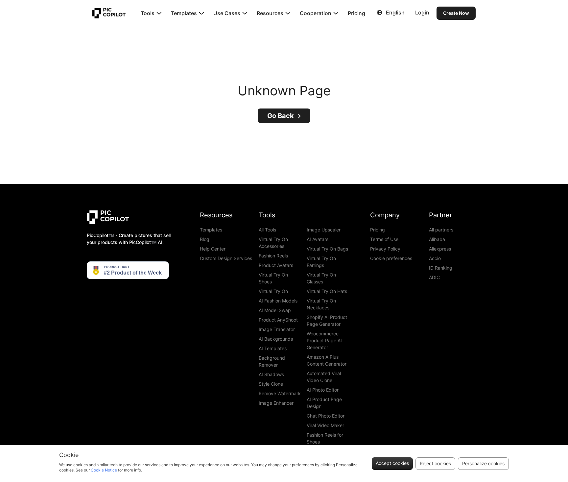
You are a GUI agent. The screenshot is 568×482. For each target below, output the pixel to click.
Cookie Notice (104, 470)
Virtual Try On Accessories (273, 242)
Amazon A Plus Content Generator (326, 360)
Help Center (212, 249)
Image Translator (277, 329)
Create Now (456, 13)
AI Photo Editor (323, 390)
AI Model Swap (275, 310)
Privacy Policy (385, 249)
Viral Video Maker (325, 425)
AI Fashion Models (278, 300)
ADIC (434, 277)
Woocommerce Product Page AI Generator (324, 340)
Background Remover (272, 361)
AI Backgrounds (276, 339)
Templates (211, 229)
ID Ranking (440, 268)
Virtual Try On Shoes (273, 278)
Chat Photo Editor (325, 416)
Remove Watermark (280, 393)
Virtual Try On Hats (327, 291)
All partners (441, 229)
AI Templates (273, 348)
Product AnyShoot (278, 320)
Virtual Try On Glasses (321, 278)
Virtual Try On (273, 291)
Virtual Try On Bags (327, 249)
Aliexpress (440, 249)
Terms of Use (384, 239)
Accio (435, 258)
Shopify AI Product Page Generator (327, 320)
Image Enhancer (276, 403)
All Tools (267, 229)
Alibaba (437, 239)
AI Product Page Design (324, 403)
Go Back (280, 116)
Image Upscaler (324, 229)
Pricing (356, 13)
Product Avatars (276, 265)
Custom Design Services (226, 258)
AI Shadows (271, 374)
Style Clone (271, 384)
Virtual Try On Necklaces (321, 304)
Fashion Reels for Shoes (325, 438)
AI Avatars (317, 239)
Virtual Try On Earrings (321, 261)
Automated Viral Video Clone (324, 377)
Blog (204, 239)
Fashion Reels (273, 255)
